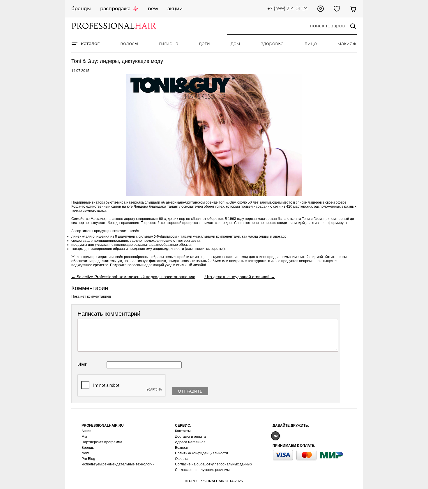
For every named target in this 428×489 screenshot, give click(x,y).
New (153, 8)
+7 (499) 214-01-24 (287, 8)
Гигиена (168, 43)
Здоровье (272, 43)
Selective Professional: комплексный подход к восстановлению (136, 276)
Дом (235, 43)
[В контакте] (275, 435)
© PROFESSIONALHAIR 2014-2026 (214, 481)
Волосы (129, 43)
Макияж (346, 43)
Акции (175, 8)
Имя (82, 364)
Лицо (311, 43)
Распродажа (115, 8)
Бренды (81, 8)
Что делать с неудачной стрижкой (237, 276)
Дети (204, 43)
